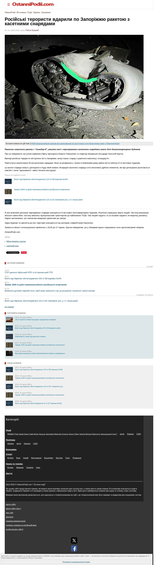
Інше (38, 468)
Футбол (10, 458)
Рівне (77, 434)
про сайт (9, 513)
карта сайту (11, 504)
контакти (9, 517)
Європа (130, 434)
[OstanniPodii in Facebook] (74, 548)
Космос (10, 468)
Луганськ (65, 434)
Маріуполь (96, 434)
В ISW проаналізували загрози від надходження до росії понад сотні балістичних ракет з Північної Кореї (74, 144)
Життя (9, 473)
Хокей (25, 458)
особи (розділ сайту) (14, 529)
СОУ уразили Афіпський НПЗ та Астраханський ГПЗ (29, 272)
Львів (31, 434)
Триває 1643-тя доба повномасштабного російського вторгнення (39, 395)
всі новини (9, 307)
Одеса (26, 434)
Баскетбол (48, 458)
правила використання (16, 521)
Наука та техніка (14, 464)
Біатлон (59, 458)
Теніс (67, 458)
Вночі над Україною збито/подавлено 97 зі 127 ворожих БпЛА (38, 403)
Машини (19, 468)
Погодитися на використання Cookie (76, 562)
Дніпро (36, 434)
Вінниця (89, 434)
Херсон (71, 434)
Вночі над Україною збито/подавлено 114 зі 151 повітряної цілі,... (39, 386)
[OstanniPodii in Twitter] (74, 540)
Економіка (11, 449)
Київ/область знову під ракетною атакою (30, 336)
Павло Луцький (32, 30)
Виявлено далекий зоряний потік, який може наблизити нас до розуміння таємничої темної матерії (50, 291)
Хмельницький (106, 434)
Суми (114, 434)
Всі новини (21, 12)
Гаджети (29, 468)
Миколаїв (57, 434)
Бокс (18, 458)
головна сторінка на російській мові (21, 525)
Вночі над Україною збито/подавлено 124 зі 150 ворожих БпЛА (41, 179)
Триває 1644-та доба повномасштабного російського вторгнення (42, 189)
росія (122, 434)
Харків (21, 434)
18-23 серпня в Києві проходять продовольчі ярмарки (35, 319)
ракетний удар (12, 246)
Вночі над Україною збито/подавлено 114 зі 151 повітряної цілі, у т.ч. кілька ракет (48, 200)
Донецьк (42, 434)
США (138, 434)
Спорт (9, 454)
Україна (36, 12)
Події (30, 12)
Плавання (77, 458)
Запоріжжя (46, 12)
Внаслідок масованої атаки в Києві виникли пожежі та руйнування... (40, 353)
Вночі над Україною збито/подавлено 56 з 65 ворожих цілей (37, 328)
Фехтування (36, 458)
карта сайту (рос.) (13, 509)
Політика (10, 440)
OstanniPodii (10, 12)
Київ (16, 434)
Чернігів (82, 434)
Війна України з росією (16, 241)
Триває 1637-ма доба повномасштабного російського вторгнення (40, 345)
